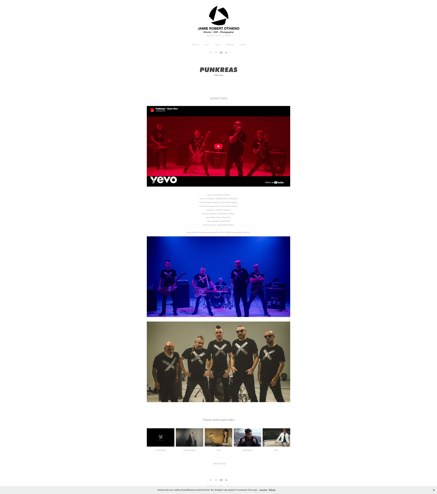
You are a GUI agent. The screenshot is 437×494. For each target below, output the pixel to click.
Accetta (263, 490)
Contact (243, 44)
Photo (207, 44)
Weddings (230, 44)
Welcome (195, 44)
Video (217, 44)
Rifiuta (272, 490)
